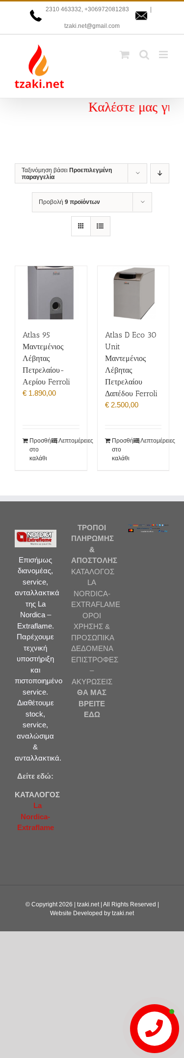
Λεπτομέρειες (68, 440)
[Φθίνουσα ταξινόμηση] (159, 173)
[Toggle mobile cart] (125, 54)
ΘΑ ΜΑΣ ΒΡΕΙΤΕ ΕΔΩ (91, 703)
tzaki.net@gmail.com (92, 26)
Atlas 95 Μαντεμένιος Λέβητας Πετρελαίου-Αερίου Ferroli (46, 358)
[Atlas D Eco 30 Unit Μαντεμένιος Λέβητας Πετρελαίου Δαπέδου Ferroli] (133, 292)
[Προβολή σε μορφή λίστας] (100, 226)
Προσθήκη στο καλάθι (40, 449)
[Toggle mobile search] (144, 54)
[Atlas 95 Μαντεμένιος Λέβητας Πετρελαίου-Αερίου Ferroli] (51, 292)
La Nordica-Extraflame (35, 816)
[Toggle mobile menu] (164, 54)
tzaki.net (88, 904)
